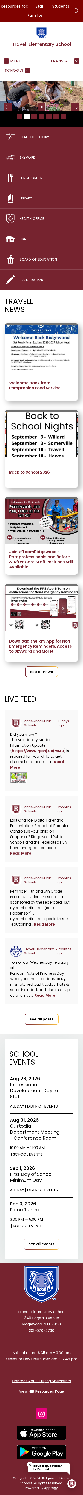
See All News (41, 671)
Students (60, 6)
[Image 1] (19, 116)
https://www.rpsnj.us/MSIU (38, 750)
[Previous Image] (8, 107)
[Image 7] (63, 116)
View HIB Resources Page (41, 1391)
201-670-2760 (41, 1330)
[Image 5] (49, 116)
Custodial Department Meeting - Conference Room (34, 1132)
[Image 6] (56, 116)
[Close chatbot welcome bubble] (30, 1465)
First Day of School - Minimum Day (33, 1177)
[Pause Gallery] (42, 107)
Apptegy (51, 1488)
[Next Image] (75, 107)
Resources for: (14, 6)
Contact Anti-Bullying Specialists (41, 1381)
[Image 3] (34, 116)
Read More (20, 853)
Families (35, 15)
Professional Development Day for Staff (35, 1090)
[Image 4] (41, 116)
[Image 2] (27, 116)
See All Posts (41, 1019)
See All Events (41, 1244)
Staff (40, 6)
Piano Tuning (26, 1210)
